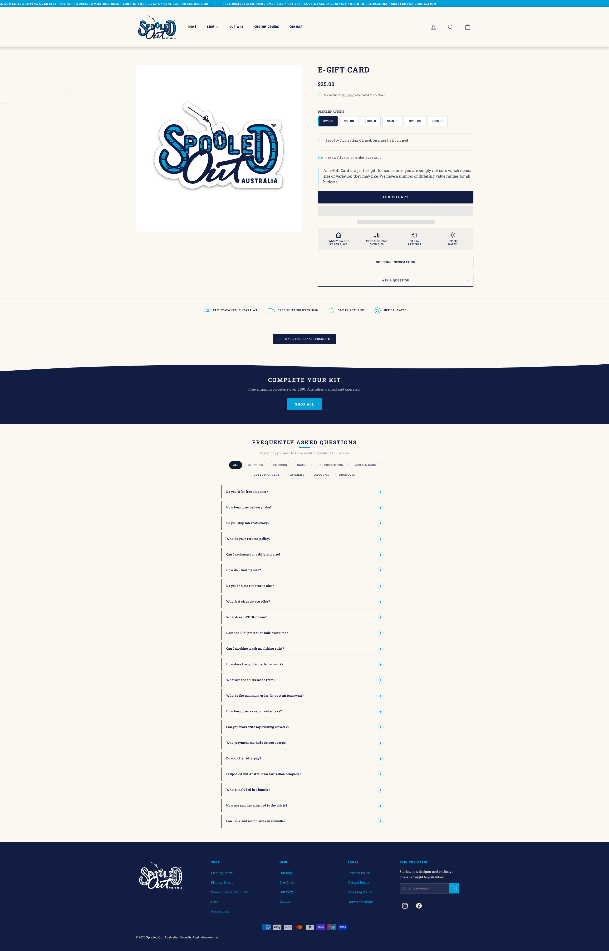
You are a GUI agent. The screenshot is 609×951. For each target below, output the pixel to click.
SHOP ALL (304, 404)
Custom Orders (266, 27)
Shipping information (395, 262)
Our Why (237, 27)
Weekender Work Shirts (229, 892)
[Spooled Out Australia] (157, 26)
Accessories (220, 911)
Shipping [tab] (255, 465)
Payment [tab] (297, 474)
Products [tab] (347, 474)
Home (192, 27)
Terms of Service (360, 902)
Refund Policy (358, 882)
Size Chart (287, 882)
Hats (214, 902)
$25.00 (328, 121)
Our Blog (286, 873)
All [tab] (236, 465)
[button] (395, 211)
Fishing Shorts (222, 882)
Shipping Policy (360, 892)
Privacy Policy (359, 873)
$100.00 (370, 121)
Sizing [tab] (302, 465)
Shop (211, 27)
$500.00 (437, 121)
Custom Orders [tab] (267, 474)
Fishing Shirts (222, 873)
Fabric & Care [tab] (365, 465)
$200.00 (415, 121)
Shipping (348, 95)
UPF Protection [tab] (331, 465)
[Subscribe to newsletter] (454, 888)
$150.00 (392, 121)
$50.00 (349, 121)
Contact (296, 27)
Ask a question (395, 280)
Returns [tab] (280, 465)
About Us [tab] (321, 474)
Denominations (331, 111)
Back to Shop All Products (308, 339)
